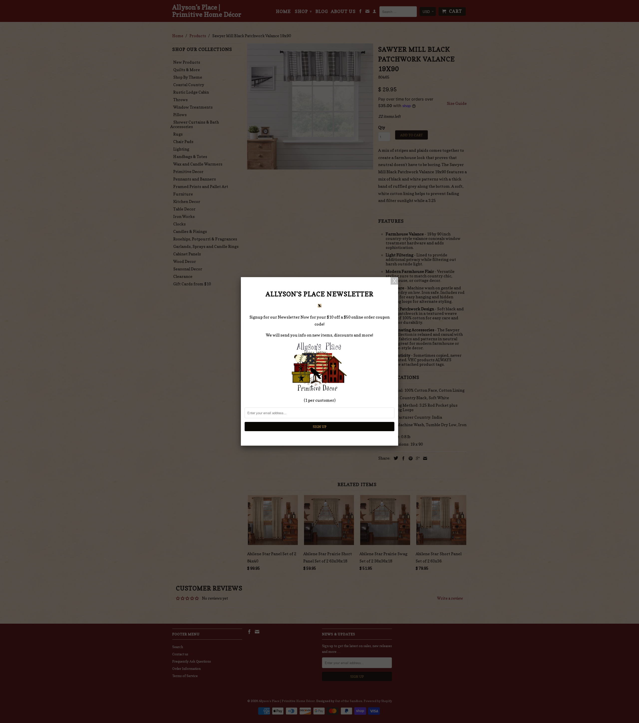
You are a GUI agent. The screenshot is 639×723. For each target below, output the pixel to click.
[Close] (394, 281)
